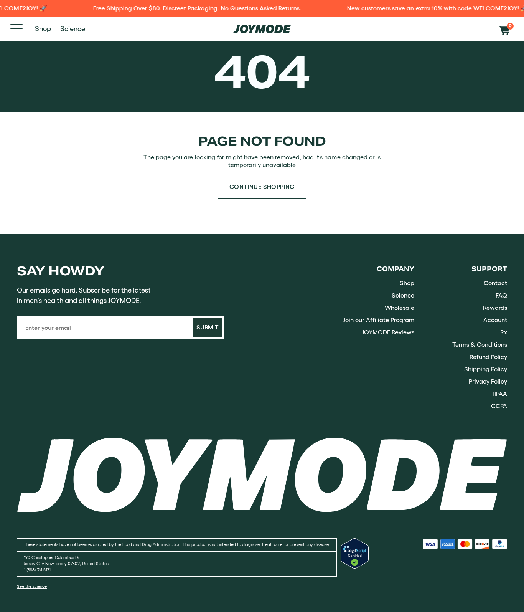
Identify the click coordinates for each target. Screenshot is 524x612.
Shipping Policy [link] (485, 369)
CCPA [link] (499, 405)
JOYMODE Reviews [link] (388, 332)
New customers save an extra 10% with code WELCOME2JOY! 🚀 (431, 8)
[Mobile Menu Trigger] (16, 28)
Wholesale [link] (399, 307)
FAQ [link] (501, 295)
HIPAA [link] (498, 393)
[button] (506, 29)
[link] (262, 474)
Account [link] (495, 319)
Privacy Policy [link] (488, 381)
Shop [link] (407, 283)
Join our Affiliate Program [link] (378, 319)
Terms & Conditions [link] (479, 344)
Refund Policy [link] (488, 356)
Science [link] (403, 295)
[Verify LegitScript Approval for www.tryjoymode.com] (355, 566)
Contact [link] (495, 283)
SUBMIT (207, 327)
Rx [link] (503, 332)
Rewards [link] (495, 307)
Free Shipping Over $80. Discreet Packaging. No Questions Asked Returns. (191, 8)
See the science (32, 586)
